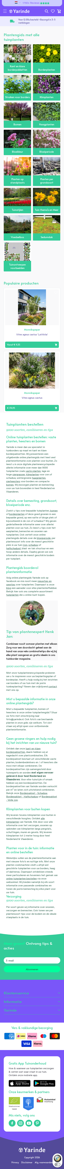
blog (8, 588)
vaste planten (33, 471)
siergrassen (18, 474)
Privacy (15, 1162)
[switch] (57, 1164)
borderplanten (17, 514)
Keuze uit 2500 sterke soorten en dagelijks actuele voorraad (39, 21)
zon (25, 545)
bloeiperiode (44, 538)
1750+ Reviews (31, 3)
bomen (10, 485)
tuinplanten (12, 595)
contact (52, 687)
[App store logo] (19, 1083)
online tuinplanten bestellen (21, 879)
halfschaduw (13, 548)
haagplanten (39, 478)
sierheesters (13, 481)
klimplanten (32, 474)
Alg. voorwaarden (44, 1162)
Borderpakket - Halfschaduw (22, 797)
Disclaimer (26, 1162)
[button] (5, 11)
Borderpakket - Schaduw (33, 793)
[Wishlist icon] (55, 292)
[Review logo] (28, 1104)
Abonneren (32, 969)
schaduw (33, 545)
